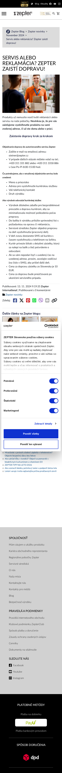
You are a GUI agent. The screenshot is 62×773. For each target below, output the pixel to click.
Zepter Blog (18, 31)
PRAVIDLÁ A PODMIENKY (26, 611)
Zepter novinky (36, 31)
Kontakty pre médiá (19, 589)
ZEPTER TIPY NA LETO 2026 (18, 465)
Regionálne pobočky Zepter (24, 557)
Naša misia (15, 576)
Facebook (18, 665)
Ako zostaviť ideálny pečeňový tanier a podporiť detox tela (31, 468)
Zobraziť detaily (43, 423)
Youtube (17, 671)
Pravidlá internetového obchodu (26, 618)
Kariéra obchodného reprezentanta (28, 551)
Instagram (18, 678)
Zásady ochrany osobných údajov (27, 637)
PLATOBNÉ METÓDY (31, 705)
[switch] (53, 390)
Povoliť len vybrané (31, 444)
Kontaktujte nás (17, 583)
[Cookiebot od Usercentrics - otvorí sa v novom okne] (44, 326)
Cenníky (13, 643)
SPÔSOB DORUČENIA (31, 745)
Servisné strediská (19, 564)
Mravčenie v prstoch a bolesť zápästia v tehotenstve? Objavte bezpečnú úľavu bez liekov (28, 454)
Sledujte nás (19, 658)
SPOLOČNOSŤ (18, 538)
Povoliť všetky (31, 433)
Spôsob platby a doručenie (23, 630)
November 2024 (15, 35)
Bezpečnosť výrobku (20, 602)
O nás (12, 570)
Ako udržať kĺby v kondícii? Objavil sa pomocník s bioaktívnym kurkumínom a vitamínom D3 (26, 460)
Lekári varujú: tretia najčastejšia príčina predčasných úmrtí (30, 471)
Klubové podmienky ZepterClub (26, 624)
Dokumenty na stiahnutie (23, 649)
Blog (11, 595)
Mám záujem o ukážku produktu (26, 544)
